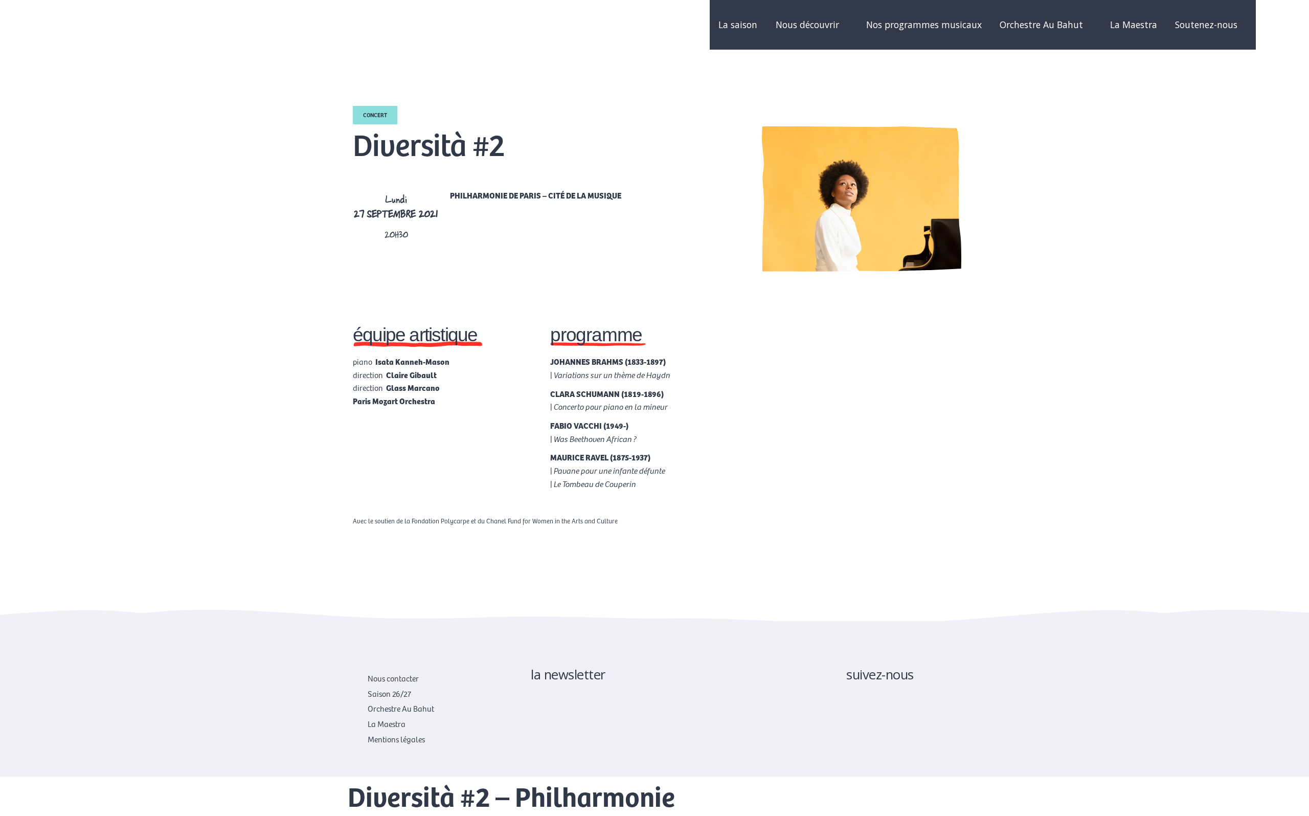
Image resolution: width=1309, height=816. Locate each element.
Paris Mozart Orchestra (394, 400)
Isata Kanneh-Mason (412, 361)
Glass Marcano (413, 387)
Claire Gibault (411, 374)
